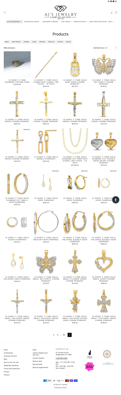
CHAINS (34, 41)
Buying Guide (37, 364)
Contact (7, 375)
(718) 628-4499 (61, 358)
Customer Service (10, 356)
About (110, 21)
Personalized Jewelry (32, 21)
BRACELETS (51, 41)
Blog (5, 359)
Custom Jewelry (38, 358)
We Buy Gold (37, 361)
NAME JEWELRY (16, 41)
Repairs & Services (80, 21)
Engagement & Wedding (50, 21)
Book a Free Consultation (98, 21)
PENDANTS (42, 41)
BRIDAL (7, 41)
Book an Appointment (40, 367)
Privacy (6, 372)
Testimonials (8, 353)
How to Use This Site (11, 362)
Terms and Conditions (12, 368)
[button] (115, 200)
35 (64, 335)
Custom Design (14, 21)
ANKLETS (68, 41)
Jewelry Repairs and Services (40, 354)
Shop (34, 350)
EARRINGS (26, 41)
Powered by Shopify (60, 387)
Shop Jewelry (66, 21)
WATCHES (60, 41)
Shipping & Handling (11, 365)
